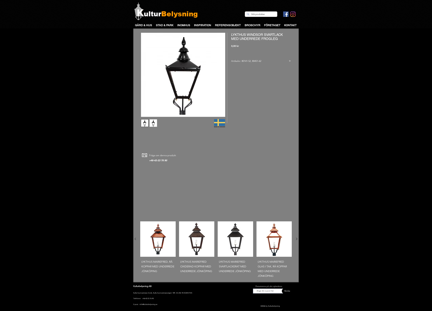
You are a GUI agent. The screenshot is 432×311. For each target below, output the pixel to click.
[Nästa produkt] (297, 239)
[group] (216, 250)
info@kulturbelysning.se (148, 304)
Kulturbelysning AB (142, 286)
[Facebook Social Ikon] (286, 14)
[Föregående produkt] (135, 239)
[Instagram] (293, 14)
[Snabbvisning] (158, 239)
